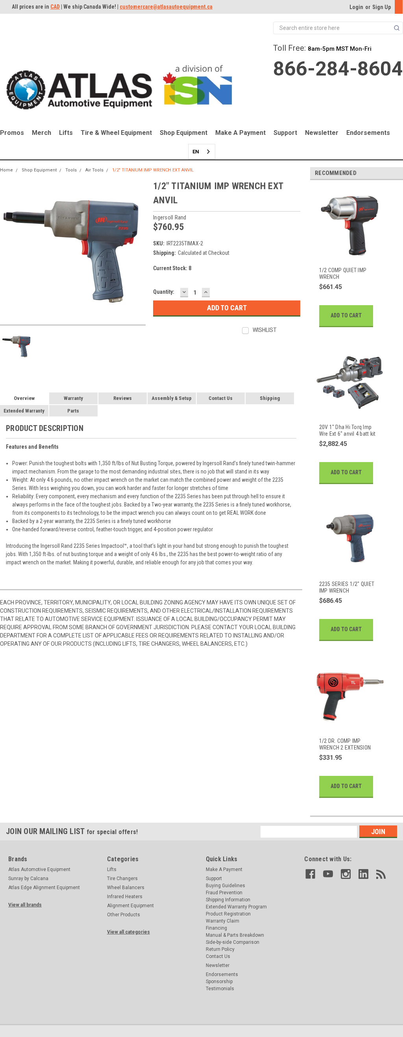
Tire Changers (122, 878)
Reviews (122, 398)
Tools (71, 170)
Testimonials (220, 988)
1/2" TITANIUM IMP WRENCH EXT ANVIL (153, 170)
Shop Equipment (183, 132)
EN (195, 152)
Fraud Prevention (224, 892)
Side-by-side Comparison (232, 942)
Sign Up (381, 7)
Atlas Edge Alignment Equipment (44, 887)
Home (6, 170)
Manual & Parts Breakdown (235, 935)
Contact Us (221, 398)
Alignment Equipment (130, 905)
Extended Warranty (24, 411)
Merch (41, 132)
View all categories (128, 932)
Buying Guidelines (225, 885)
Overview (24, 398)
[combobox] (201, 151)
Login (356, 7)
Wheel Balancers (125, 887)
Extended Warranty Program (236, 907)
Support (285, 132)
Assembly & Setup (172, 398)
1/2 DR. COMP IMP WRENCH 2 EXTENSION (345, 744)
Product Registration (228, 914)
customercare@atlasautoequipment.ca (166, 7)
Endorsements (368, 132)
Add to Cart (346, 315)
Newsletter (321, 132)
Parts (73, 411)
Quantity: (163, 292)
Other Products (123, 914)
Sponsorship (219, 981)
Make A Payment (240, 132)
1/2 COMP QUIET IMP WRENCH (343, 273)
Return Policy (220, 949)
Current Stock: (172, 268)
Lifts (66, 132)
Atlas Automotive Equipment (39, 869)
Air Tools (94, 170)
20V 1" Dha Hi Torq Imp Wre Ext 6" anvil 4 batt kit (347, 430)
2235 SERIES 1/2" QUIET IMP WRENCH (347, 587)
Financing (216, 928)
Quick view (349, 254)
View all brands (25, 905)
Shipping (270, 398)
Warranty (73, 398)
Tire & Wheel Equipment (116, 132)
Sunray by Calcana (28, 878)
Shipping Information (228, 900)
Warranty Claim (222, 921)
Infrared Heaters (124, 896)
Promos (12, 132)
